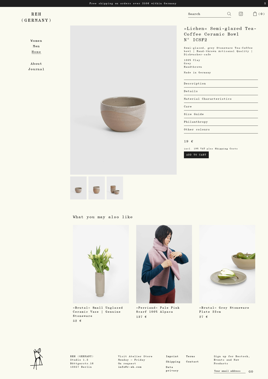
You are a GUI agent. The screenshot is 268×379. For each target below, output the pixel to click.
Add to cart (196, 154)
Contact (192, 361)
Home (36, 52)
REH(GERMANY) (36, 17)
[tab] (221, 83)
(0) (260, 14)
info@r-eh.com (130, 366)
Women (36, 40)
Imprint (172, 356)
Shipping (173, 361)
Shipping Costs (226, 148)
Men (36, 46)
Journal (36, 69)
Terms (190, 356)
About (36, 63)
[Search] (226, 14)
